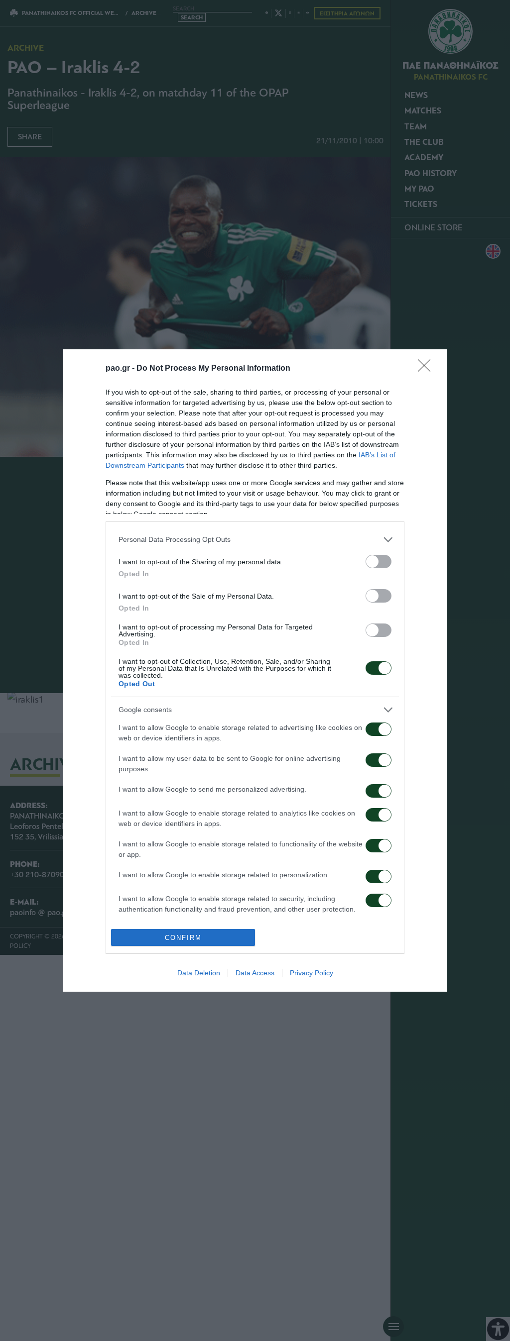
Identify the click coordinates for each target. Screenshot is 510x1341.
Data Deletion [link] (198, 973)
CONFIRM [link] (183, 937)
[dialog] (255, 670)
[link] (427, 368)
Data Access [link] (255, 973)
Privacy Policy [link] (311, 973)
